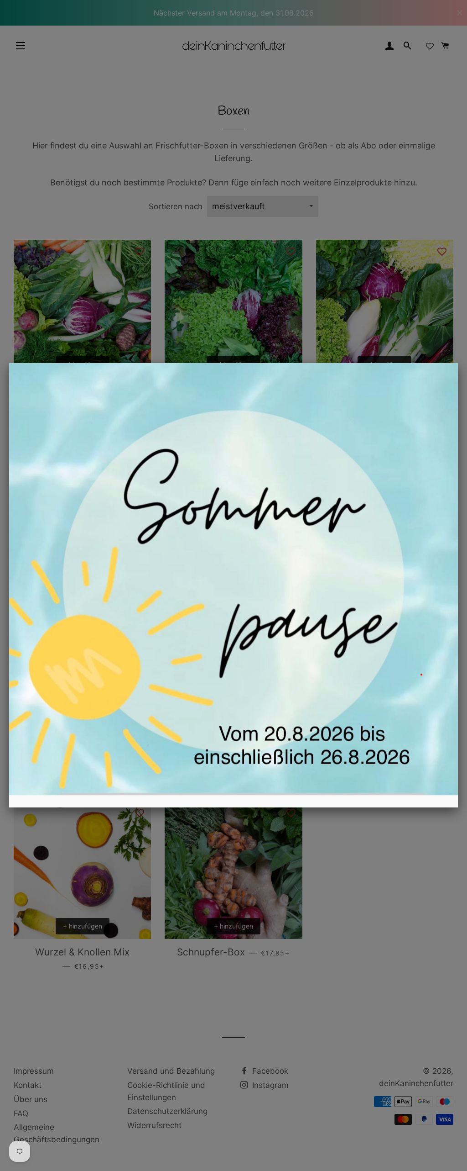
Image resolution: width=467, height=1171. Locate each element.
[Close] (458, 363)
